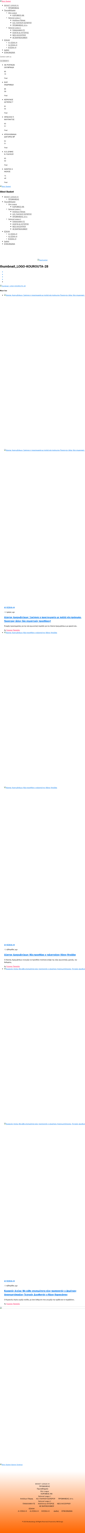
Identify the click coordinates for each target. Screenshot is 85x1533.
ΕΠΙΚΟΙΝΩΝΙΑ (9, 52)
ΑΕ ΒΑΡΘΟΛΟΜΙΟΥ (19, 37)
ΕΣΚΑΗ (7, 40)
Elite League (12, 13)
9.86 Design (59, 1522)
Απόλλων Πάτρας (18, 20)
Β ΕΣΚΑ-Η (12, 47)
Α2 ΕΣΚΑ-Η (12, 45)
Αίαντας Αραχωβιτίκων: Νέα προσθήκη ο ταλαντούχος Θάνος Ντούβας (40, 954)
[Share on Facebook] (44, 272)
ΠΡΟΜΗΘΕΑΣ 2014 (19, 25)
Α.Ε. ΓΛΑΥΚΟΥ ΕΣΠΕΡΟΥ (22, 22)
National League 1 (14, 18)
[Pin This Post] (44, 277)
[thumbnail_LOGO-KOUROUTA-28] (13, 286)
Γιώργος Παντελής (13, 630)
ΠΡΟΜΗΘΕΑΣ (13, 8)
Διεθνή (6, 50)
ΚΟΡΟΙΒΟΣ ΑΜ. (18, 15)
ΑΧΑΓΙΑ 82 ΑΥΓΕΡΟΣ (20, 32)
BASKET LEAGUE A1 (11, 5)
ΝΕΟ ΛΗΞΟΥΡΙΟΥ (19, 35)
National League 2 (14, 27)
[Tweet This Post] (44, 274)
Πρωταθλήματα (9, 10)
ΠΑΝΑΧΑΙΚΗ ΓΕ (18, 30)
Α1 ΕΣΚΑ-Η (12, 42)
